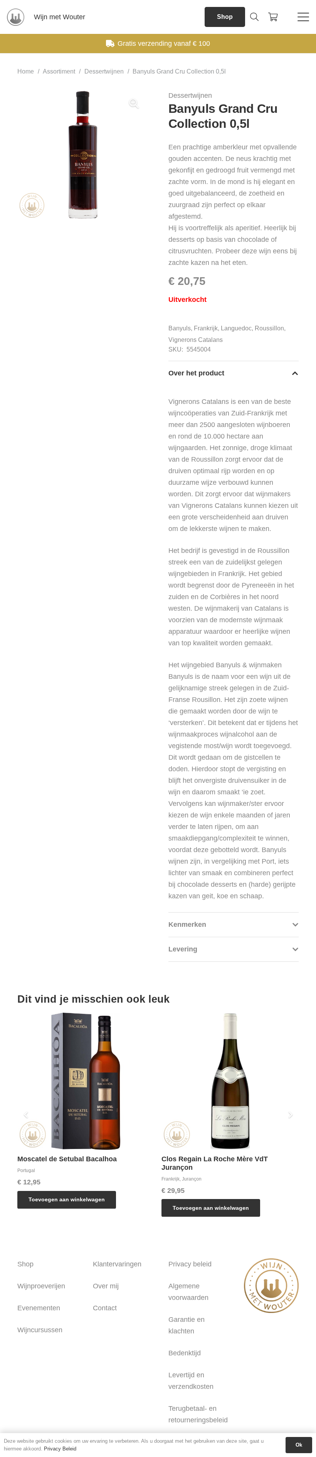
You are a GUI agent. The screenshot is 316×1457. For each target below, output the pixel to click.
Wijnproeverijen (41, 1286)
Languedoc (236, 328)
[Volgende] (290, 1115)
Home (25, 71)
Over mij (106, 1286)
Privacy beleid (190, 1264)
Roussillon (269, 328)
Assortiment (59, 71)
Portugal (26, 1170)
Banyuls (179, 328)
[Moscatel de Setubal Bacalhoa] (86, 1081)
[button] (254, 17)
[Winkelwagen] (273, 17)
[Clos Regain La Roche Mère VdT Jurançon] (230, 1081)
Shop (25, 1264)
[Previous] (26, 1115)
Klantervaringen (117, 1264)
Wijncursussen (39, 1330)
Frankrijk (206, 328)
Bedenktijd (184, 1353)
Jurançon (192, 1179)
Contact (105, 1308)
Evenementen (38, 1308)
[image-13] (15, 17)
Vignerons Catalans (195, 340)
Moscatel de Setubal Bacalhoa (67, 1159)
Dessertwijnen (104, 71)
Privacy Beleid (60, 1449)
